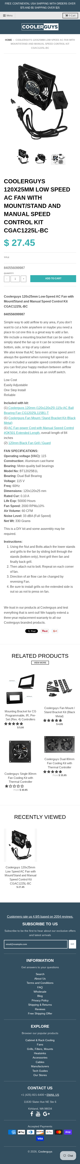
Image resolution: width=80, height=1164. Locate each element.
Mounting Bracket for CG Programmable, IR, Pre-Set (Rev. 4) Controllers (20, 715)
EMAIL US (53, 1094)
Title (6, 257)
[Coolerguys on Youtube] (38, 1114)
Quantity (9, 273)
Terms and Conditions (40, 982)
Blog (40, 995)
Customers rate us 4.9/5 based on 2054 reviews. (40, 916)
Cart (72, 15)
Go (72, 944)
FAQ (40, 987)
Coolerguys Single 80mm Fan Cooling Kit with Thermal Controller (20, 778)
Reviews (40, 1009)
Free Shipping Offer (40, 1013)
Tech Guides (40, 1070)
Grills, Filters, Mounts (40, 1049)
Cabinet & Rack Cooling (40, 1040)
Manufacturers (40, 1066)
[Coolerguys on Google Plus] (46, 1114)
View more (40, 662)
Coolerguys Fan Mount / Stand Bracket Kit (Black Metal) (59, 712)
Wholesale (40, 991)
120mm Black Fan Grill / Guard (29, 443)
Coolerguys (45, 1151)
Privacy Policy (40, 1000)
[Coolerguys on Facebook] (31, 1114)
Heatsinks (40, 1053)
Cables (40, 1062)
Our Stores (40, 1075)
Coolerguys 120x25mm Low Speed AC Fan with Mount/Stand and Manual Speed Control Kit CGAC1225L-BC (20, 875)
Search (40, 974)
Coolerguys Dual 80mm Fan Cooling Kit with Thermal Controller (59, 763)
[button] (14, 723)
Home (8, 40)
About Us (40, 978)
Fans (40, 1044)
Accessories (40, 1057)
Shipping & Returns (40, 1004)
